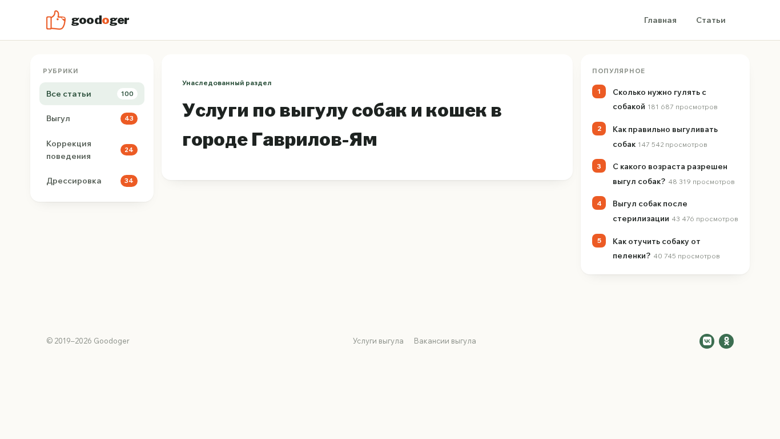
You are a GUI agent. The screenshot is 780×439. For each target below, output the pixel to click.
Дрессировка (90, 180)
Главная (660, 20)
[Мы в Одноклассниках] (726, 341)
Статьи (711, 20)
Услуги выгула (378, 340)
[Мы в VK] (706, 341)
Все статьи (90, 94)
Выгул (90, 118)
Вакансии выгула (445, 340)
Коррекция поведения (90, 149)
